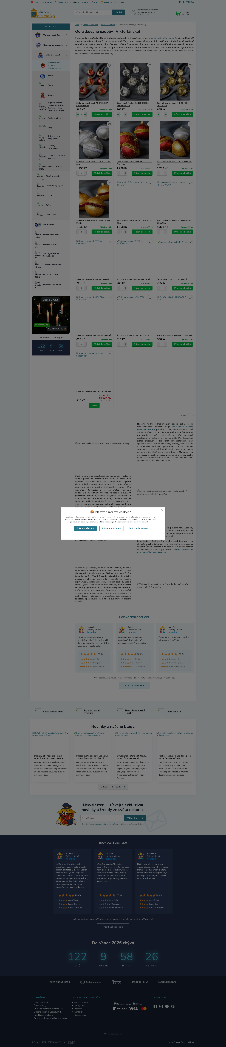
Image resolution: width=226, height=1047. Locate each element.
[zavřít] (162, 510)
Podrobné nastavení (139, 528)
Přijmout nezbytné (111, 528)
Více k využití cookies (142, 522)
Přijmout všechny (85, 528)
